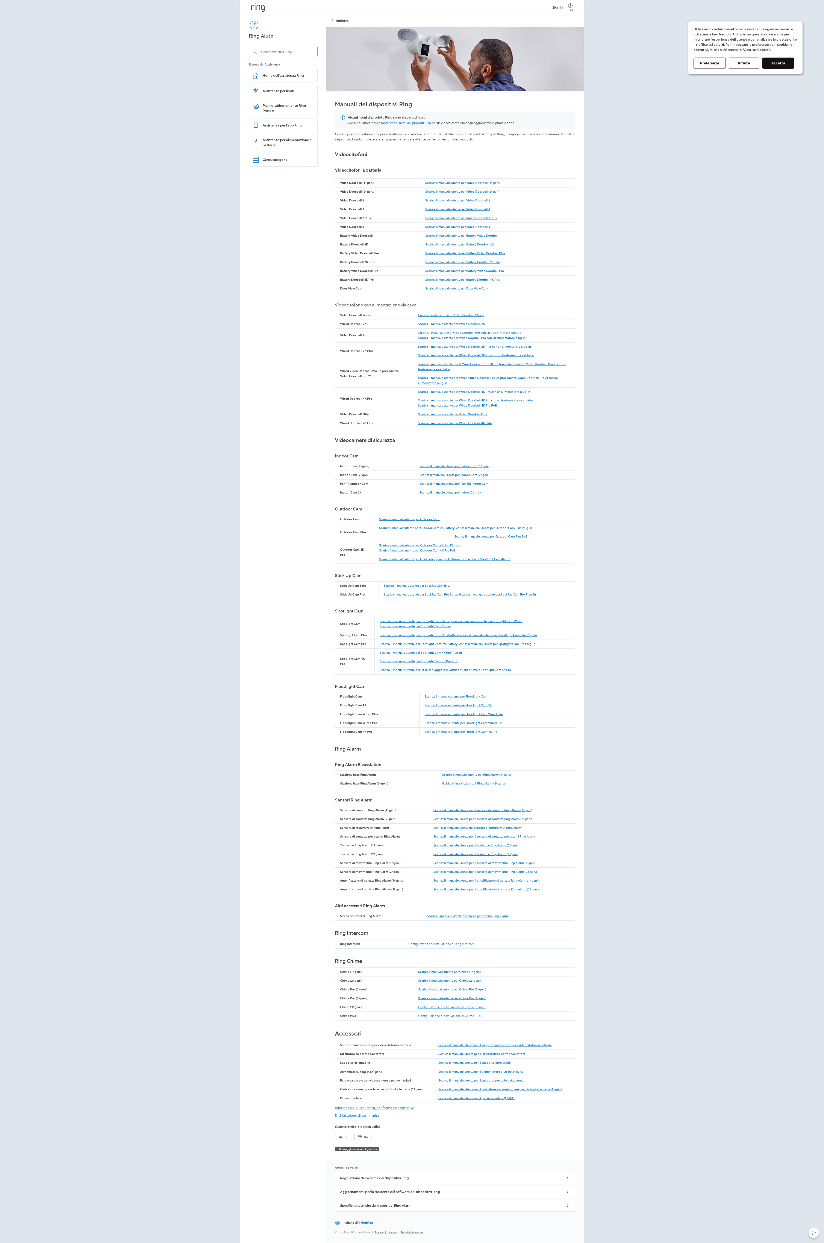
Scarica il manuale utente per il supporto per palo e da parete (481, 1080)
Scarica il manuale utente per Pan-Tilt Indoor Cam (454, 484)
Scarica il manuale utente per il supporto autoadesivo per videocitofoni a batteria (495, 1045)
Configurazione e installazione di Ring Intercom (441, 944)
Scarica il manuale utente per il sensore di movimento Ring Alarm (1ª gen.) (484, 863)
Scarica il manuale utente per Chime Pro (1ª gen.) (452, 989)
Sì (346, 1137)
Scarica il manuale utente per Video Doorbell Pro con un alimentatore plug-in (472, 338)
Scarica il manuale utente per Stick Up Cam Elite (417, 586)
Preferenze (709, 63)
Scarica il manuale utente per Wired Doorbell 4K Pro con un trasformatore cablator (475, 400)
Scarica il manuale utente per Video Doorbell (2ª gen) (462, 192)
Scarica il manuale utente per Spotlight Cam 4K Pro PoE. (419, 661)
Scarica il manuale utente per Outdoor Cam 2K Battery (416, 528)
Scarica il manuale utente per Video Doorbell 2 (457, 200)
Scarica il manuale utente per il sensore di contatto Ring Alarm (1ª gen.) (482, 810)
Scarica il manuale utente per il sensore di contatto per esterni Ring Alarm (484, 837)
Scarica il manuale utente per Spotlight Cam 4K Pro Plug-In (421, 653)
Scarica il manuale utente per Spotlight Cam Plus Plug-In (497, 635)
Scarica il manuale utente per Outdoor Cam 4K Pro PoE (417, 550)
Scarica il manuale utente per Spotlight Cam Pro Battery (418, 644)
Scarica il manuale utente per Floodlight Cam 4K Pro (461, 732)
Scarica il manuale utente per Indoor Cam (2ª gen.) (454, 475)
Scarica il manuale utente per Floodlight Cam (456, 697)
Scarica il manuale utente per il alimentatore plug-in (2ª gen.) (480, 1072)
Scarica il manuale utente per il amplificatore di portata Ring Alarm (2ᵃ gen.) (486, 889)
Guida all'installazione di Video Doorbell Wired (451, 315)
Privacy (379, 1232)
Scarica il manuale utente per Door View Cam (456, 288)
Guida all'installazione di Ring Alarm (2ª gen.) (473, 783)
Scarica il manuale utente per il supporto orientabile (474, 1063)
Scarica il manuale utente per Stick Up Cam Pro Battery (422, 595)
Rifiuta (744, 63)
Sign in (557, 7)
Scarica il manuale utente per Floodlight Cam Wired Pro (463, 723)
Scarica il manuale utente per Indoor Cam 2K (451, 492)
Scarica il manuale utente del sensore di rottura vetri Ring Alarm (477, 828)
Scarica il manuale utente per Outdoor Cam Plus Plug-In (493, 528)
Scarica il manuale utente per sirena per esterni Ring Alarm (467, 916)
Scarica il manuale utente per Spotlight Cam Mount (415, 626)
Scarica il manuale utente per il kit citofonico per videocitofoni (481, 1054)
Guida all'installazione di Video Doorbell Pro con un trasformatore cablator (470, 333)
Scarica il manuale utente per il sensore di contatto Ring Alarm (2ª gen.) (482, 819)
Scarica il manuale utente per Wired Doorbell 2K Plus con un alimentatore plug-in (474, 347)
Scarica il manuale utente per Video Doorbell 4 (457, 227)
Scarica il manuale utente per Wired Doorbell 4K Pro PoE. (457, 406)
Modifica (366, 1223)
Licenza (392, 1232)
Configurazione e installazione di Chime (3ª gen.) (452, 1007)
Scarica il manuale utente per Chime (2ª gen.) (449, 981)
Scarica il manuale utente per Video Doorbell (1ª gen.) (462, 183)
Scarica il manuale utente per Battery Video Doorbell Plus (465, 253)
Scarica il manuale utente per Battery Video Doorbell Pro (464, 271)
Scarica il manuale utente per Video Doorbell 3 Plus (461, 218)
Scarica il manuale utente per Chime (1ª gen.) (449, 972)
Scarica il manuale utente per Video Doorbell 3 (457, 209)
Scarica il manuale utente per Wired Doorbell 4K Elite (455, 423)
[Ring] (258, 7)
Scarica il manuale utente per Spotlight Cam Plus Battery (419, 635)
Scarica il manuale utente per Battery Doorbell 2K (459, 244)
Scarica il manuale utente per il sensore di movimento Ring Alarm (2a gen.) (485, 872)
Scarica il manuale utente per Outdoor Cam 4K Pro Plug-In (419, 545)
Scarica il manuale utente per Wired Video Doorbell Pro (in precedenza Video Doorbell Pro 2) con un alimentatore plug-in (488, 380)
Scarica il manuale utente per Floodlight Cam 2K (458, 705)
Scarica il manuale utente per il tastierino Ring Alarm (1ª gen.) (475, 845)
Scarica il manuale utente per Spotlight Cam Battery (416, 621)
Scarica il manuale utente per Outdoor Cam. (409, 519)
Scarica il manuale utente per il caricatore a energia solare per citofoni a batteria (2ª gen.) (500, 1089)
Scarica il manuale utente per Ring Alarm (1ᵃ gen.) (476, 775)
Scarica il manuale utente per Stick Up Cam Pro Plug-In (498, 595)
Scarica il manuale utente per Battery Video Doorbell (461, 236)
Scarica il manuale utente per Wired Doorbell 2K (451, 324)
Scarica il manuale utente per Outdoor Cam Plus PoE (490, 537)
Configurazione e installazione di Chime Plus (449, 1016)
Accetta (778, 63)
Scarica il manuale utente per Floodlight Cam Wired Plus (464, 714)
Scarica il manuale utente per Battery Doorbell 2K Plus (462, 262)
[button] (814, 1233)
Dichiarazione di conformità (357, 1115)
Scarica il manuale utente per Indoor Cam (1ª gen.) (454, 466)
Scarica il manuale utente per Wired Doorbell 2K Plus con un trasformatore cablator (476, 355)
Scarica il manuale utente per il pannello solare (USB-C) (476, 1098)
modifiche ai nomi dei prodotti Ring (406, 123)
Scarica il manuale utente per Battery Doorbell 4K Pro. (462, 280)
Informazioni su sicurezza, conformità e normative (374, 1108)
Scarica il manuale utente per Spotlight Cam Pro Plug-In (496, 644)
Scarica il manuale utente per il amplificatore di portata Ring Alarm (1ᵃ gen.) (486, 881)
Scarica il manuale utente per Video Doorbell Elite (452, 414)
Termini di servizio (412, 1232)
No (366, 1137)
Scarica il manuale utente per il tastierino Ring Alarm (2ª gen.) (475, 854)
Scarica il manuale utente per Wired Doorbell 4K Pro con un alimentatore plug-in (474, 392)
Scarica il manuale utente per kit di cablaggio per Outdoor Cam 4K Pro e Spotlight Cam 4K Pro (444, 559)
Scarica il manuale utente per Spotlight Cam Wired (487, 621)
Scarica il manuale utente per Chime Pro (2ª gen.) (452, 998)
